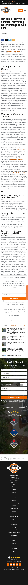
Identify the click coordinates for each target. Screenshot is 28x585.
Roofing (14, 500)
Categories (13, 325)
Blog (14, 538)
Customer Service (14, 495)
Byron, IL (14, 527)
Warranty (14, 489)
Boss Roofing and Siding (13, 51)
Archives (23, 325)
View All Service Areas (14, 532)
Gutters (3, 71)
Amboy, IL (14, 519)
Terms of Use (14, 312)
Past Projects (14, 548)
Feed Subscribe (15, 315)
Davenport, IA (14, 530)
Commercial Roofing (14, 503)
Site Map (17, 567)
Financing (14, 492)
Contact (14, 487)
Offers (14, 540)
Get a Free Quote (14, 397)
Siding (14, 513)
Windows (14, 511)
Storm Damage (14, 508)
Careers (14, 546)
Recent (5, 325)
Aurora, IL (14, 521)
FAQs (14, 551)
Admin (4, 37)
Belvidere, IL (14, 524)
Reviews (14, 543)
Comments (13, 320)
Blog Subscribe (14, 298)
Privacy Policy (21, 312)
